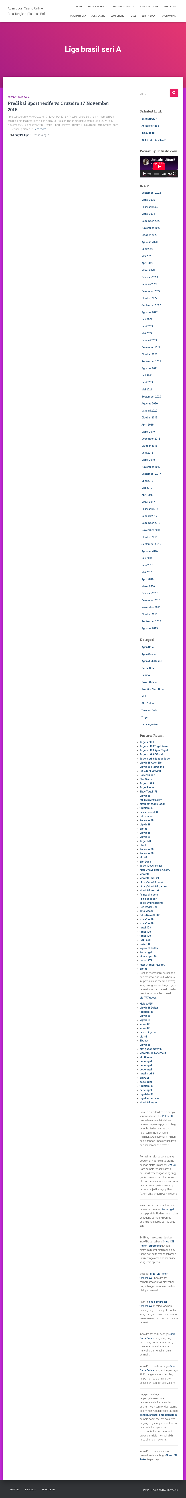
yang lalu (40, 135)
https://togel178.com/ (152, 964)
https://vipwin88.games (153, 886)
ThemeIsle (172, 1490)
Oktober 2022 (149, 298)
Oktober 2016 (149, 537)
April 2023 (147, 263)
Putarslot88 (146, 820)
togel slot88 (147, 1073)
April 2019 (147, 424)
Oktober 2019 (149, 417)
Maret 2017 (148, 502)
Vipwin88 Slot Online (152, 766)
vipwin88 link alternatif (153, 1053)
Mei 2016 (146, 572)
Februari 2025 (149, 206)
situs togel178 (148, 956)
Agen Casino (98, 16)
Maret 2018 (148, 459)
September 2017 (151, 473)
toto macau (146, 816)
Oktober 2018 (149, 445)
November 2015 (150, 607)
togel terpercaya (149, 1098)
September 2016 (151, 544)
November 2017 (150, 466)
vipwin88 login (148, 1102)
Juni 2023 (147, 249)
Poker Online (168, 16)
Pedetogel (146, 952)
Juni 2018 (147, 452)
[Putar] (144, 173)
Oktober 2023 (149, 235)
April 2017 (147, 494)
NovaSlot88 (146, 919)
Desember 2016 (150, 522)
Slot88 (143, 828)
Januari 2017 (149, 516)
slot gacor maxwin (151, 1049)
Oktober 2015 (149, 614)
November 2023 (150, 227)
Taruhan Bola (78, 16)
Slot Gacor (146, 779)
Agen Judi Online (149, 6)
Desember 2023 (150, 221)
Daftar (14, 1489)
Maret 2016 (148, 586)
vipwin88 (145, 874)
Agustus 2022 (149, 312)
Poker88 (145, 944)
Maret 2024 (148, 213)
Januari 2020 (149, 410)
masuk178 (146, 960)
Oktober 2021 (149, 354)
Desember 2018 (150, 438)
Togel (133, 16)
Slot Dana (145, 861)
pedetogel (146, 1061)
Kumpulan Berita (97, 6)
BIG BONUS (30, 1489)
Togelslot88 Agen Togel (154, 750)
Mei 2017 (146, 487)
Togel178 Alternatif (151, 865)
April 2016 (147, 579)
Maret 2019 (148, 431)
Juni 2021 (147, 382)
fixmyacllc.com (149, 894)
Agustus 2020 (149, 403)
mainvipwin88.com (151, 799)
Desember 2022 (150, 291)
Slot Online (117, 16)
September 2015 (151, 621)
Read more (40, 129)
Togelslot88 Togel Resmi (154, 746)
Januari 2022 (149, 340)
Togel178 (145, 841)
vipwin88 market (149, 878)
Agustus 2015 (149, 628)
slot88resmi (147, 1057)
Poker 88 (167, 1116)
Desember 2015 (150, 600)
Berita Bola (148, 16)
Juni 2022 (147, 326)
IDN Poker (145, 939)
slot (143, 696)
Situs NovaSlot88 (150, 915)
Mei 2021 (146, 389)
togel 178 (145, 927)
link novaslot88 (149, 812)
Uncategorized (150, 724)
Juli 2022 (146, 319)
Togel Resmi (147, 787)
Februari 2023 (149, 277)
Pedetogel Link (148, 907)
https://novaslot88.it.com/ (155, 869)
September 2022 (151, 305)
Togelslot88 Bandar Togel (155, 758)
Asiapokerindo (150, 125)
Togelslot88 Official (151, 754)
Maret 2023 (148, 270)
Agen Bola (170, 6)
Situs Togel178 (148, 791)
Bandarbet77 (149, 118)
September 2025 (151, 192)
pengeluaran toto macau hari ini (158, 1414)
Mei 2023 (146, 256)
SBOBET (144, 1077)
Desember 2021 (150, 347)
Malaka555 (146, 1003)
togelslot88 (146, 808)
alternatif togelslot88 (152, 804)
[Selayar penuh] (175, 173)
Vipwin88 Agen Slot (151, 762)
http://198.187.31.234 (153, 139)
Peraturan (48, 1489)
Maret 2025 (148, 199)
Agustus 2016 (149, 551)
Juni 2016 (147, 565)
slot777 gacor (148, 997)
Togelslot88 (147, 742)
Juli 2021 (146, 375)
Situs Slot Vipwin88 (151, 771)
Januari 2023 (149, 284)
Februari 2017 (149, 508)
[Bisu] (170, 173)
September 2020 (151, 396)
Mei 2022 (146, 333)
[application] (159, 166)
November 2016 (150, 530)
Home (79, 6)
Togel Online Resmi (151, 902)
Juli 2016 (146, 558)
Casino (145, 675)
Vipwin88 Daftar (149, 948)
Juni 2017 (147, 480)
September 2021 (151, 361)
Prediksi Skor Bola (123, 6)
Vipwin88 (145, 795)
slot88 (143, 857)
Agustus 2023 (149, 242)
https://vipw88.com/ (151, 882)
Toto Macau (146, 911)
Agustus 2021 (149, 368)
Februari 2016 (149, 593)
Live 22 (171, 1164)
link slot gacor (148, 898)
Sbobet (144, 1040)
